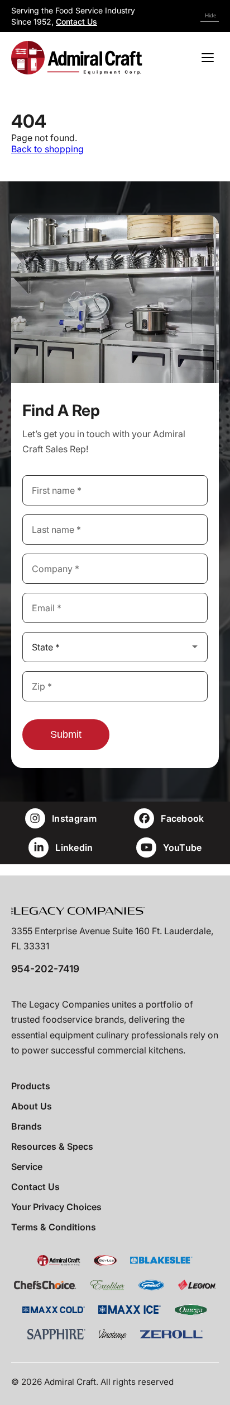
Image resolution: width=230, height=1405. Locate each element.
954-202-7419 (45, 969)
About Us (31, 1106)
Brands (26, 1126)
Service (26, 1166)
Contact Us (76, 21)
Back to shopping (47, 148)
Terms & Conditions (53, 1227)
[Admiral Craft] (76, 57)
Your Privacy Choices (56, 1206)
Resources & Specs (52, 1146)
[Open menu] (208, 57)
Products (30, 1086)
